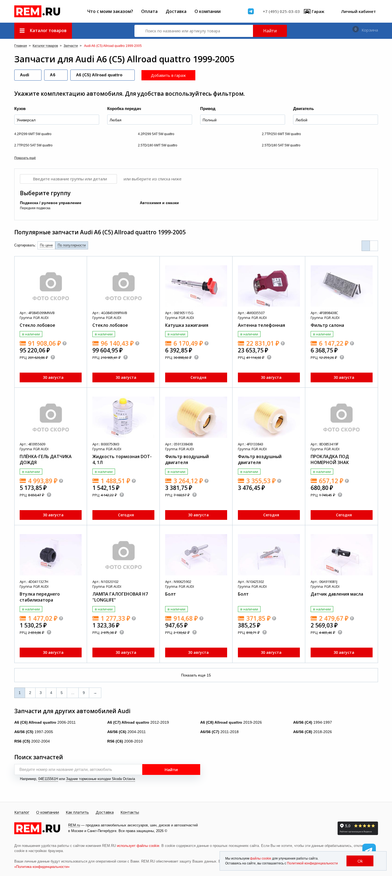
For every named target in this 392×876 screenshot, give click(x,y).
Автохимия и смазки (159, 203)
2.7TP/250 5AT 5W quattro (33, 145)
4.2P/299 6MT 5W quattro (32, 134)
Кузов (20, 108)
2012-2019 (138, 722)
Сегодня (198, 377)
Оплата (149, 11)
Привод (208, 108)
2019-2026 (231, 722)
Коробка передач (124, 108)
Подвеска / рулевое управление (50, 203)
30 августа (53, 377)
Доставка (176, 11)
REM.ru (74, 825)
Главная (20, 46)
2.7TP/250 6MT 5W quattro (281, 134)
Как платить (77, 812)
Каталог (21, 812)
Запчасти (71, 46)
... (72, 693)
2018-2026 (312, 732)
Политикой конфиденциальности (312, 863)
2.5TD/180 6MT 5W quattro (157, 145)
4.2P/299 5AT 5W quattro (156, 134)
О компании (208, 11)
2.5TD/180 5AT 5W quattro (281, 145)
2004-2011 (126, 732)
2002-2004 (32, 741)
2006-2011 (45, 722)
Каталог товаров (45, 46)
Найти (270, 31)
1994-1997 (312, 722)
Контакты (129, 812)
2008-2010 (125, 741)
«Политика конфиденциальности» (42, 867)
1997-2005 (33, 732)
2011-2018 (219, 732)
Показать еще (196, 675)
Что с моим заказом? (110, 11)
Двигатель (303, 108)
